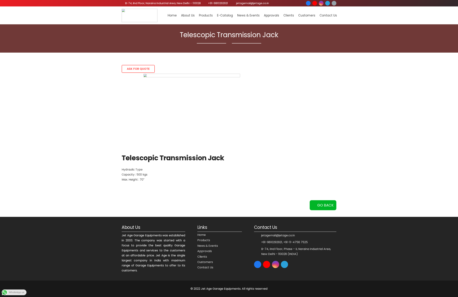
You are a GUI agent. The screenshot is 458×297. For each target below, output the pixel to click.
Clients (202, 257)
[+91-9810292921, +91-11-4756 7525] (257, 242)
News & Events (207, 246)
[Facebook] (308, 3)
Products (203, 240)
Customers (205, 262)
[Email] (334, 3)
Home (201, 235)
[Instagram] (321, 3)
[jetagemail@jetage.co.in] (257, 235)
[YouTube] (314, 3)
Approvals (204, 251)
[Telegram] (327, 3)
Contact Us (205, 267)
